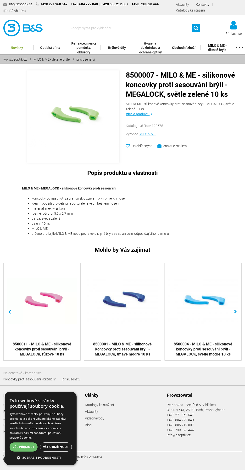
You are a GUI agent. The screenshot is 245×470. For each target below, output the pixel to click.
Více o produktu (138, 114)
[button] (41, 457)
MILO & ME (147, 134)
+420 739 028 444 (180, 430)
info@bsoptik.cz (179, 435)
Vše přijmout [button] (23, 447)
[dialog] (41, 428)
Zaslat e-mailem (175, 146)
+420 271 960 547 (180, 415)
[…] (239, 48)
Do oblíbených (142, 146)
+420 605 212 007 (180, 425)
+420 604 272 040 (180, 420)
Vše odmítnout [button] (56, 447)
